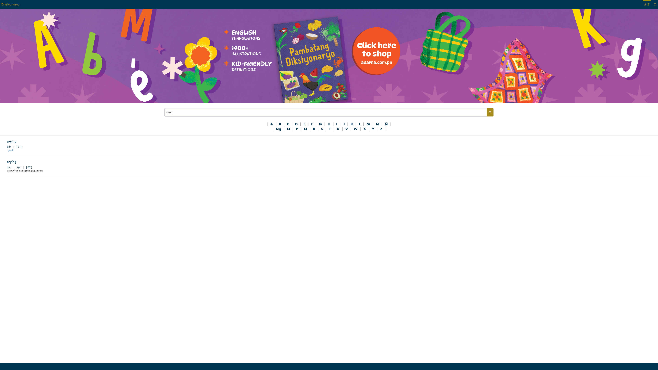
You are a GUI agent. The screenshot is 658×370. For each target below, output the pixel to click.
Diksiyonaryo (10, 4)
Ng (278, 129)
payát (11, 150)
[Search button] (490, 112)
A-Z (646, 4)
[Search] (655, 4)
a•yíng (11, 141)
